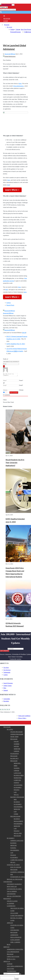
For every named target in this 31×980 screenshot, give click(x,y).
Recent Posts (10, 305)
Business (17, 802)
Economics (17, 787)
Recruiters (6, 701)
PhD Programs (15, 816)
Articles (10, 923)
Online (26, 32)
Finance (16, 789)
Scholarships (15, 939)
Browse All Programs (14, 879)
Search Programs (8, 683)
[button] (1, 12)
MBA (15, 799)
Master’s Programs (17, 797)
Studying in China (13, 864)
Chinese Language (16, 840)
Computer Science (16, 860)
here (20, 83)
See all (16, 794)
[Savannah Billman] (9, 310)
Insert (16, 978)
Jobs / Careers (15, 942)
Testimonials (6, 672)
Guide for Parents (16, 915)
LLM (15, 811)
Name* (21, 380)
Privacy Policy (22, 718)
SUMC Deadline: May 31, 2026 (15, 344)
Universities (6, 699)
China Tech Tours (13, 956)
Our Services (7, 670)
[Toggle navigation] (13, 5)
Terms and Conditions (24, 715)
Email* (21, 385)
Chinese (16, 751)
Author (8, 302)
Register (6, 18)
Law (15, 792)
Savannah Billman (10, 54)
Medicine (17, 809)
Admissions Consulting (15, 949)
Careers (5, 674)
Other (16, 814)
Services (6, 947)
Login (5, 21)
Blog (4, 688)
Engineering (18, 806)
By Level (9, 27)
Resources (7, 898)
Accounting (18, 785)
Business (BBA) (19, 775)
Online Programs (16, 732)
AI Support (10, 903)
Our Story (6, 667)
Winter (16, 746)
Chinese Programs (16, 734)
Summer (16, 744)
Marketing (18, 777)
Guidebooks (11, 906)
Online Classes (7, 685)
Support (5, 690)
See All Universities (14, 896)
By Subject (10, 838)
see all (24, 332)
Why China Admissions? (15, 966)
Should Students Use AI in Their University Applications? (15, 463)
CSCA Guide (14, 913)
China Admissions (18, 86)
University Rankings (14, 884)
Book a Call (11, 959)
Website (21, 390)
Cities (12, 927)
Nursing (17, 768)
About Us (6, 961)
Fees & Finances (15, 937)
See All (12, 862)
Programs (6, 24)
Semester (17, 748)
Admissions (14, 935)
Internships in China (17, 877)
